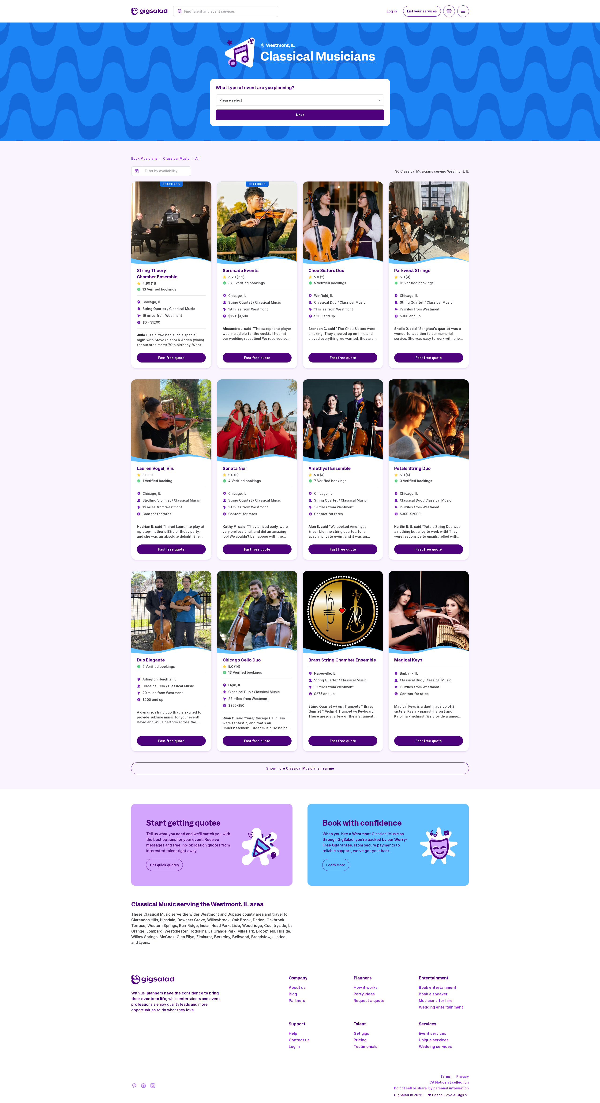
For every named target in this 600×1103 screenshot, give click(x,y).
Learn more (335, 865)
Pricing (360, 1040)
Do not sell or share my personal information (431, 1088)
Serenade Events (241, 270)
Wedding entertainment (441, 1007)
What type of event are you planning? (255, 87)
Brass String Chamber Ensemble (342, 659)
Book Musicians (144, 158)
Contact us (299, 1040)
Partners (297, 1000)
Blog (293, 994)
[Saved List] (449, 11)
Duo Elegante (151, 659)
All (197, 158)
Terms (445, 1076)
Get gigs (361, 1033)
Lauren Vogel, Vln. (155, 468)
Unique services (434, 1040)
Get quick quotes (164, 865)
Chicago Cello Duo (242, 659)
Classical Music (176, 158)
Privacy (462, 1076)
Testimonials (365, 1046)
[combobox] (228, 11)
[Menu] (463, 11)
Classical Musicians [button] (317, 56)
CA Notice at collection (449, 1082)
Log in (392, 11)
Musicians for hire (436, 1000)
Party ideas (364, 994)
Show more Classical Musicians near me (300, 768)
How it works (366, 987)
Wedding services (435, 1046)
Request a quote (369, 1000)
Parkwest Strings (412, 270)
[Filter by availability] (166, 171)
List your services (422, 11)
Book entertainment (437, 987)
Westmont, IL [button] (280, 45)
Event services (432, 1033)
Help (293, 1033)
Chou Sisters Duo (326, 270)
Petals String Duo (412, 468)
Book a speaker (433, 994)
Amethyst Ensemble (329, 468)
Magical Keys (408, 659)
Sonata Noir (235, 468)
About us (297, 987)
